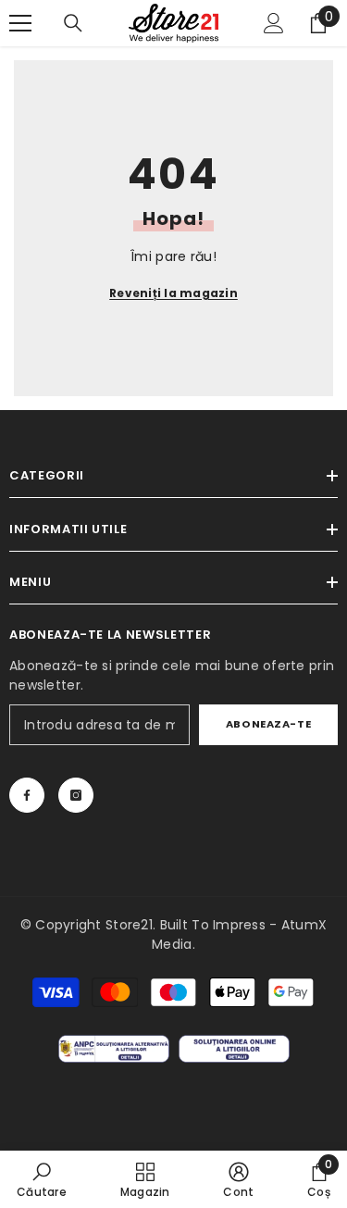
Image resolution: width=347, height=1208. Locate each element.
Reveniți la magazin (173, 293)
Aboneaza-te (268, 723)
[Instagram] (75, 795)
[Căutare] (73, 23)
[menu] (20, 23)
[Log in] (274, 23)
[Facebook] (26, 795)
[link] (41, 1179)
